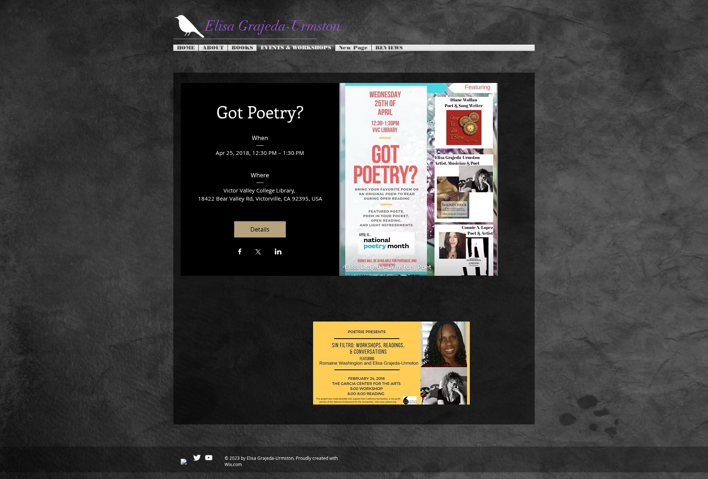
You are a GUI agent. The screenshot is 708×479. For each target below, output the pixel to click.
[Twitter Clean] (196, 457)
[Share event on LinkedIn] (278, 252)
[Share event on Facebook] (240, 252)
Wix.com (233, 464)
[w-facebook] (185, 463)
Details (260, 229)
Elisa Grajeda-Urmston (272, 26)
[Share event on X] (258, 252)
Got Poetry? (260, 111)
